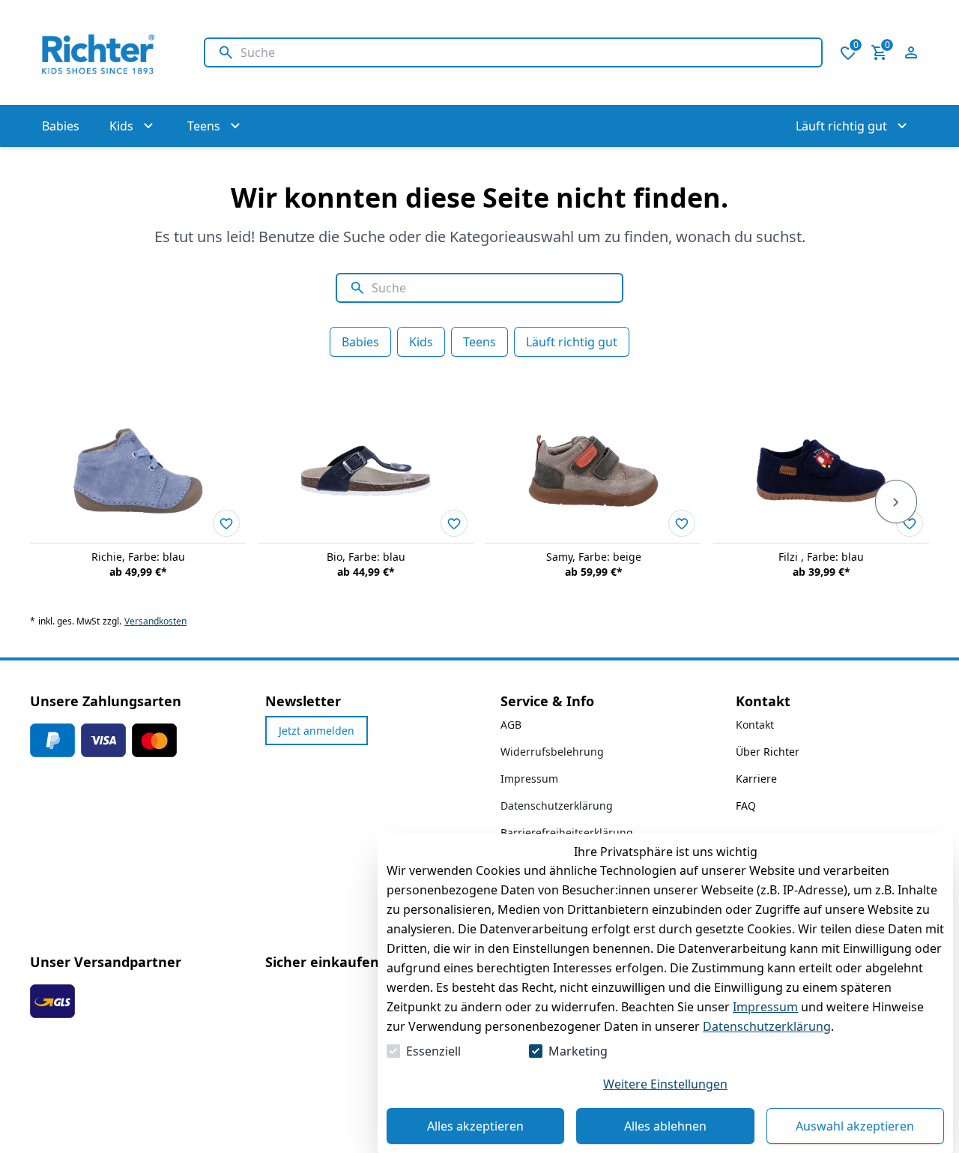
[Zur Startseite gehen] (102, 52)
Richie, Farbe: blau (138, 557)
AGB (510, 724)
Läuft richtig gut (571, 342)
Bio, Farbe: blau (366, 557)
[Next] (896, 501)
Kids (421, 342)
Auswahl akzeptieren (855, 1126)
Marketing (578, 1051)
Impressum (765, 1007)
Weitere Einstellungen (665, 1084)
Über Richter (767, 751)
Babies (360, 342)
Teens (479, 342)
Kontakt (755, 724)
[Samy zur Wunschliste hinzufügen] (681, 523)
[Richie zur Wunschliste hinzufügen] (226, 523)
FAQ (746, 805)
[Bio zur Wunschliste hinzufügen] (454, 523)
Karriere (756, 778)
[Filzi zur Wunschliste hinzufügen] (909, 523)
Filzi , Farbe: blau (821, 557)
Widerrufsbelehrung (552, 751)
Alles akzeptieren (475, 1126)
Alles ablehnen (665, 1126)
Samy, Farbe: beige (593, 557)
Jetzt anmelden (316, 730)
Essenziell (433, 1051)
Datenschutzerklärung (767, 1026)
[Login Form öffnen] (911, 52)
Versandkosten (155, 621)
